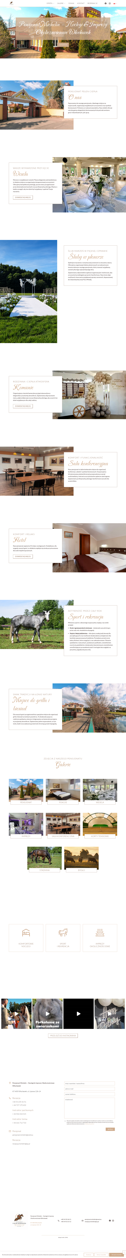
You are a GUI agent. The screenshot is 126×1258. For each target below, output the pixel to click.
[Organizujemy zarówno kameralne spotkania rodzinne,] (110, 1014)
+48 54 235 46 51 (19, 1102)
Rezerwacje (92, 3)
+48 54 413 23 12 (66, 1221)
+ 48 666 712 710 (19, 1123)
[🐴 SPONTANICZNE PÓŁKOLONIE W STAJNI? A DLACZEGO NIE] (47, 1014)
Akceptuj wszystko (116, 1254)
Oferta (49, 3)
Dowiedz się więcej (23, 197)
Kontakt (81, 3)
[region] (63, 1254)
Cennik (71, 3)
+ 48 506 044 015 (19, 1114)
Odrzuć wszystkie (101, 1254)
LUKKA (66, 1237)
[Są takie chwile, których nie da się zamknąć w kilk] (16, 1014)
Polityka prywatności (89, 1124)
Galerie (60, 3)
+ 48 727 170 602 (19, 1105)
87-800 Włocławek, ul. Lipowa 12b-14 (26, 1091)
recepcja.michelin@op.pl (21, 1144)
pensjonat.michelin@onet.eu (22, 1135)
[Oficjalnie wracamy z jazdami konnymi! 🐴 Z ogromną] (78, 1014)
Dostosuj (88, 1254)
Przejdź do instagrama (63, 1035)
